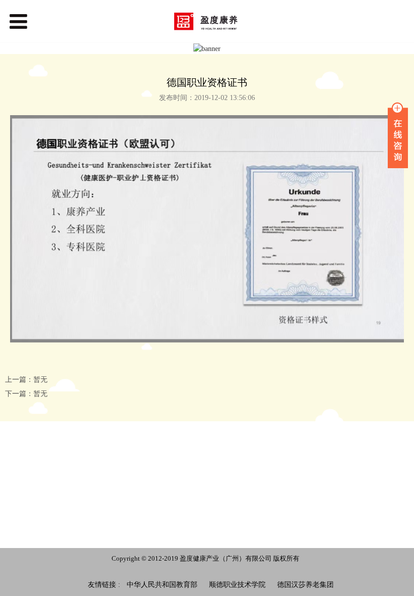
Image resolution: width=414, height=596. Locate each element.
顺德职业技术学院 (237, 584)
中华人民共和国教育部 (162, 584)
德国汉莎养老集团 (305, 584)
